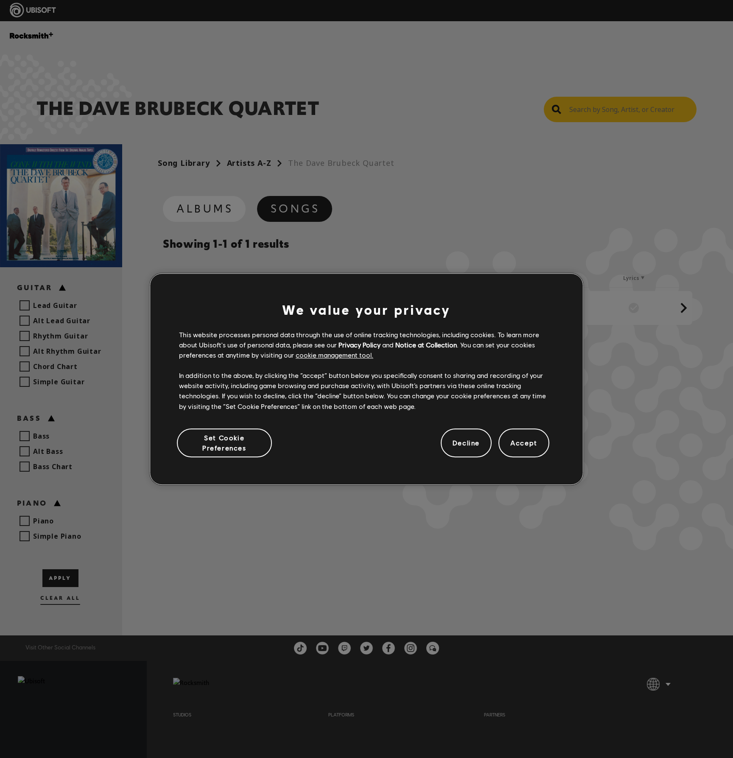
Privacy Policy (359, 345)
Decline (466, 443)
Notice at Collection (426, 345)
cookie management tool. (334, 355)
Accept (523, 443)
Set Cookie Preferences (224, 443)
